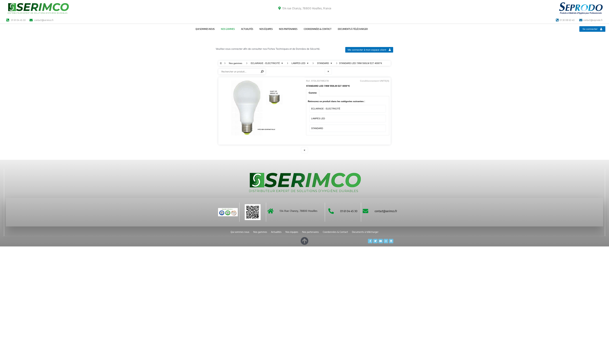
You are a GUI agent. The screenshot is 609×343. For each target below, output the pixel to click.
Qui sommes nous (205, 29)
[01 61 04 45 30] (331, 211)
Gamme (313, 92)
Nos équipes (266, 29)
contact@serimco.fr (386, 211)
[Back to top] (304, 240)
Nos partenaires (288, 29)
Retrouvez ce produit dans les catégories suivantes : (336, 101)
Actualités (247, 29)
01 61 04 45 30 (348, 211)
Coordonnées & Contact (317, 29)
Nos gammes (228, 29)
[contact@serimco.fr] (365, 211)
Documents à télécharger (353, 29)
